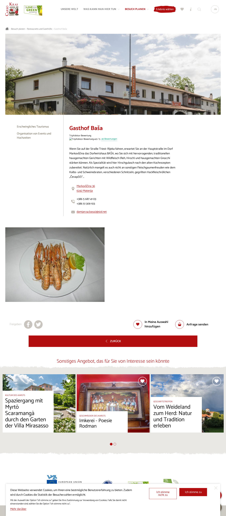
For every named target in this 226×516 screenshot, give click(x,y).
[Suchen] (199, 9)
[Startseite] (12, 9)
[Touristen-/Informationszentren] (190, 9)
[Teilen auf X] (38, 324)
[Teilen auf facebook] (28, 324)
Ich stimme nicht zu (163, 494)
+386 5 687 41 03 (86, 199)
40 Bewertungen (109, 139)
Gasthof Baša (60, 29)
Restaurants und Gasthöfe (39, 29)
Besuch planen (18, 29)
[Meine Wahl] (182, 9)
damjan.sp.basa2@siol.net (92, 211)
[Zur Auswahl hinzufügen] (68, 381)
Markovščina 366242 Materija (86, 188)
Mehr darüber (18, 509)
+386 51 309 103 (86, 203)
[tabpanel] (39, 408)
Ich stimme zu (193, 492)
